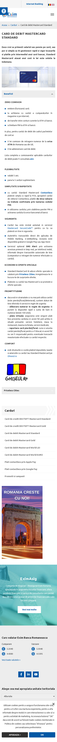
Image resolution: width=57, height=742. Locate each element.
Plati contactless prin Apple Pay (20, 462)
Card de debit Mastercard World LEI (22, 448)
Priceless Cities (27, 274)
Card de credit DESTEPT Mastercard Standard (27, 419)
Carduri (14, 25)
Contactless (46, 193)
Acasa (4, 25)
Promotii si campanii (15, 476)
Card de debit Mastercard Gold (20, 440)
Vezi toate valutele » (11, 660)
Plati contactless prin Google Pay (21, 469)
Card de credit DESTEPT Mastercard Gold (25, 426)
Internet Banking (34, 4)
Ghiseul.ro (12, 356)
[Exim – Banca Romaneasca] (12, 14)
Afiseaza (14, 735)
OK (42, 735)
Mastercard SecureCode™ (20, 228)
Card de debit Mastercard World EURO (24, 455)
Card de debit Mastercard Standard (22, 433)
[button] (4, 11)
